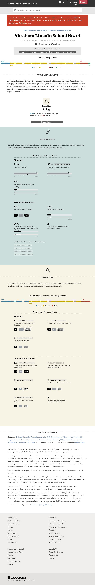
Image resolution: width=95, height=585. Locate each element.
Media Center (54, 533)
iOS (9, 561)
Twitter (10, 555)
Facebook (12, 558)
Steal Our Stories (56, 552)
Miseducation (30, 3)
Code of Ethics (55, 539)
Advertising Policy (56, 536)
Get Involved (13, 536)
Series (10, 530)
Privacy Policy (54, 542)
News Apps (12, 533)
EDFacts (63, 440)
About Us (53, 517)
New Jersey (41, 30)
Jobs (51, 527)
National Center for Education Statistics (31, 437)
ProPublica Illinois (15, 521)
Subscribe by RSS (15, 552)
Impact (10, 539)
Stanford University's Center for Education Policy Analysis (36, 440)
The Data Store (14, 524)
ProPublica (12, 517)
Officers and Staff (56, 524)
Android (18, 561)
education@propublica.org (41, 504)
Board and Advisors (57, 521)
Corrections (12, 542)
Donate (83, 1)
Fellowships (61, 527)
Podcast (11, 564)
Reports (52, 530)
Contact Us (53, 555)
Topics (10, 527)
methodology (79, 442)
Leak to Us (53, 549)
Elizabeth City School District (59, 30)
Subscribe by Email (16, 549)
